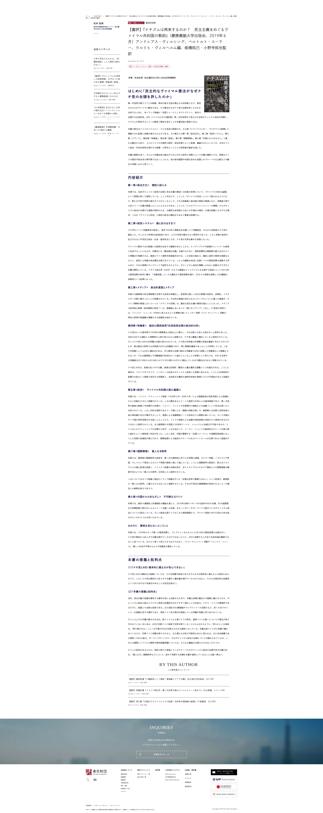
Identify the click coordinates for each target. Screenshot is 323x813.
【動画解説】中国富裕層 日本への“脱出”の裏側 (107, 130)
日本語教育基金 (169, 777)
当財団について (126, 770)
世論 (149, 66)
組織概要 (123, 777)
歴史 (130, 66)
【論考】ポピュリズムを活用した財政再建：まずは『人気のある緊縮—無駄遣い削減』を (107, 80)
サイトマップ (115, 805)
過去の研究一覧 (141, 777)
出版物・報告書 (190, 770)
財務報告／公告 (125, 788)
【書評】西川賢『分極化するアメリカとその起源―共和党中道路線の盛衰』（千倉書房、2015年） (178, 701)
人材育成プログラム (172, 770)
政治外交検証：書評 (161, 66)
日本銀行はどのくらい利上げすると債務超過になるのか (107, 96)
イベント (188, 778)
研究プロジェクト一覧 (143, 774)
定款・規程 (124, 785)
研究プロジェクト (143, 770)
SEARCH (188, 786)
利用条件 (88, 805)
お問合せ (188, 782)
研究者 (157, 770)
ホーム (88, 16)
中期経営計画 (124, 782)
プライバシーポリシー (101, 805)
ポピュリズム (140, 66)
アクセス (123, 791)
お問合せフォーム (161, 754)
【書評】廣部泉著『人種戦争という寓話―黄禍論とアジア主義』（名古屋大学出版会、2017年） (178, 680)
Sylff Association (170, 774)
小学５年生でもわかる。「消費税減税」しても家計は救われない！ (107, 63)
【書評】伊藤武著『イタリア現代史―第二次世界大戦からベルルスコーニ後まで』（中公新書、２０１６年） (178, 691)
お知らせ (188, 774)
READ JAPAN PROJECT (172, 779)
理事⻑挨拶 (124, 774)
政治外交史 (98, 16)
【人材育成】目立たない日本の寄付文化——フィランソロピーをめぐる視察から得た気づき (107, 113)
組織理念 (123, 779)
